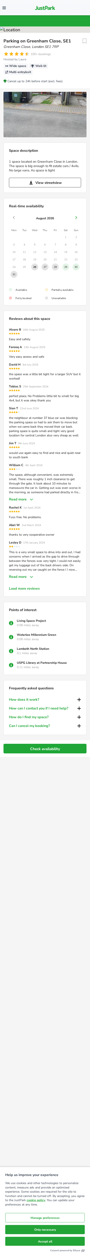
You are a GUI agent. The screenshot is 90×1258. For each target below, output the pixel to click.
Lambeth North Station (33, 649)
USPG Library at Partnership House (42, 663)
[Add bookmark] (84, 41)
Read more (18, 499)
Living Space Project (31, 621)
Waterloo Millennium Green (36, 635)
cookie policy (36, 1200)
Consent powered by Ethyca (65, 1250)
